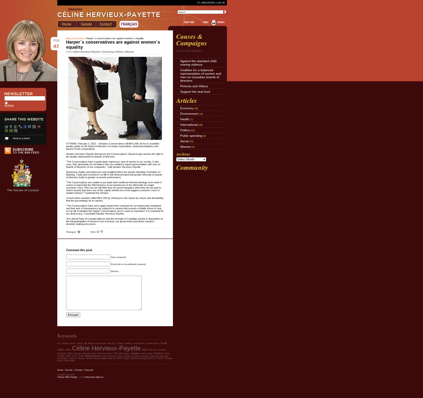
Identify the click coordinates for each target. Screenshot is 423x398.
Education (61, 353)
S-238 (80, 356)
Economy (78, 38)
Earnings (162, 350)
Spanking (154, 356)
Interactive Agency (94, 377)
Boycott (111, 343)
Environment (189, 113)
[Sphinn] (6, 131)
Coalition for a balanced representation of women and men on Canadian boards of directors (200, 75)
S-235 (74, 356)
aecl (59, 343)
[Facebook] (25, 127)
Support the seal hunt (195, 91)
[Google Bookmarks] (15, 127)
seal (104, 356)
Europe (78, 353)
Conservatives (152, 343)
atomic (73, 343)
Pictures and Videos (194, 86)
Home (60, 370)
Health (184, 119)
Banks (80, 343)
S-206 (60, 356)
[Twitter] (11, 127)
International (189, 124)
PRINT (221, 22)
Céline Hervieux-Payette (106, 348)
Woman (81, 358)
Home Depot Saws (66, 360)
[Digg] (6, 127)
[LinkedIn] (29, 127)
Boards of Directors (97, 343)
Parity (167, 353)
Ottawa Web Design (67, 377)
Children (128, 343)
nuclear (149, 353)
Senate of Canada (132, 356)
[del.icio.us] (20, 127)
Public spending (191, 135)
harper (127, 353)
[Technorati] (11, 131)
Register (208, 2)
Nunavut (158, 353)
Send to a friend (21, 138)
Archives (9, 105)
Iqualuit (135, 353)
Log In (220, 2)
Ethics (70, 353)
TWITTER (189, 22)
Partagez (71, 232)
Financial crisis (105, 353)
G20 (121, 353)
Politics (119, 51)
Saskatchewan (93, 356)
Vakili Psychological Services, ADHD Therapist (151, 358)
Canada (119, 343)
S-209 (67, 356)
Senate (69, 370)
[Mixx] (39, 127)
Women (129, 51)
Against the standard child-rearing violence (198, 62)
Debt (144, 349)
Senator (145, 356)
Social (184, 141)
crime (68, 349)
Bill (85, 343)
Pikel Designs (123, 358)
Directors (152, 350)
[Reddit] (34, 127)
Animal (65, 343)
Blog (68, 38)
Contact (79, 370)
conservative (139, 343)
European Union (89, 353)
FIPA (115, 353)
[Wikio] (15, 131)
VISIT (206, 22)
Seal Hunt (111, 356)
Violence (73, 358)
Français (89, 370)
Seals (119, 356)
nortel (142, 353)
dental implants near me (105, 358)
